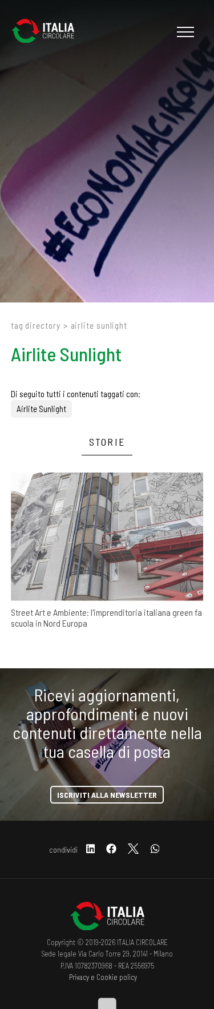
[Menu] (184, 32)
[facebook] (111, 849)
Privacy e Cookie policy (103, 977)
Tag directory (35, 325)
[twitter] (133, 849)
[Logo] (48, 32)
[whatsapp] (155, 849)
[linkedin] (90, 849)
